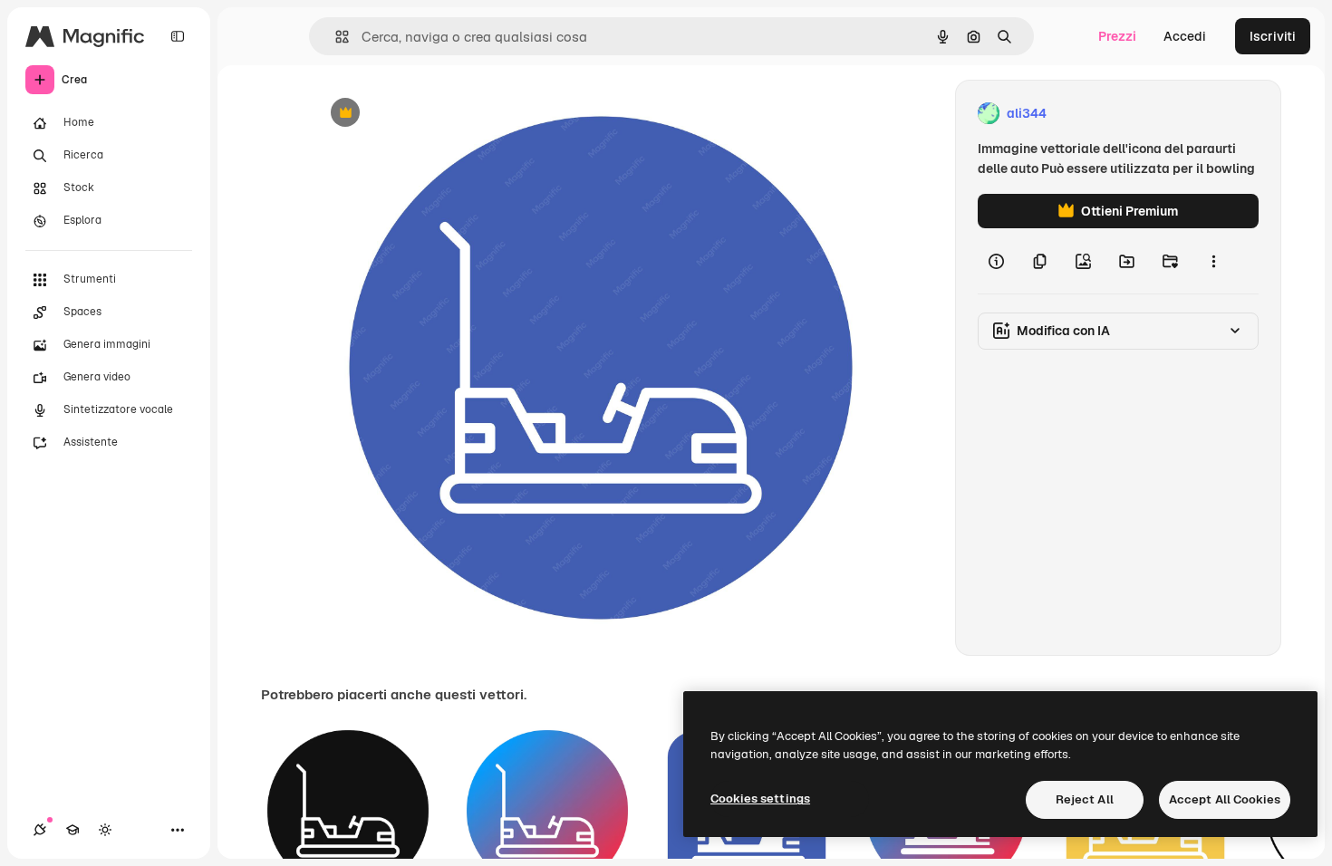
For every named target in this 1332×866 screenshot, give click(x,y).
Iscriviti (1273, 36)
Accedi (1184, 36)
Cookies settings (760, 798)
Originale (432, 113)
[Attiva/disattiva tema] (105, 829)
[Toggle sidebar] (177, 36)
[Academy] (72, 829)
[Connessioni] (39, 829)
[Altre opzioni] (1213, 261)
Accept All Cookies (1224, 799)
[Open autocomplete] (335, 36)
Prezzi (1117, 36)
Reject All (1085, 799)
